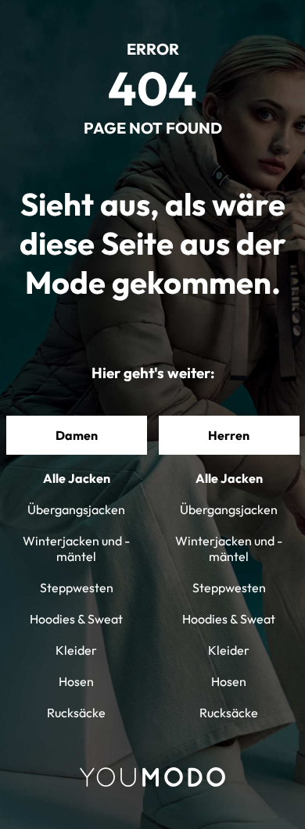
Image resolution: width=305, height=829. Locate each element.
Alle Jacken (76, 478)
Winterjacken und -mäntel (76, 548)
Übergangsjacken (76, 509)
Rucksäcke (76, 712)
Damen (77, 435)
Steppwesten (76, 587)
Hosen (76, 681)
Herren (228, 435)
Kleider (76, 650)
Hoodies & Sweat (76, 619)
